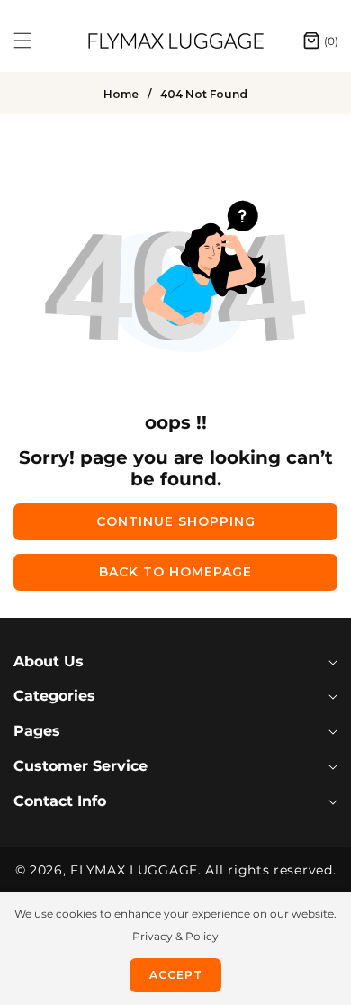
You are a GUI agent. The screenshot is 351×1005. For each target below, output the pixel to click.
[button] (33, 40)
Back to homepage (175, 572)
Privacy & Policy (175, 936)
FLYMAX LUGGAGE (134, 870)
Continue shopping (176, 521)
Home (121, 94)
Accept (175, 975)
